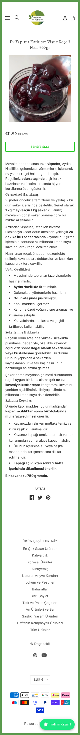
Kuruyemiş (40, 569)
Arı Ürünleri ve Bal (40, 609)
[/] (36, 17)
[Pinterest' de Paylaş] (48, 497)
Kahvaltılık (40, 555)
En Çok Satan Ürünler (40, 549)
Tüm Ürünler (40, 630)
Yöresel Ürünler (40, 562)
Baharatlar (40, 589)
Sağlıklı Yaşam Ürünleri (40, 616)
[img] (35, 655)
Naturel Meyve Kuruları (40, 576)
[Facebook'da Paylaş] (32, 497)
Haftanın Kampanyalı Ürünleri (40, 623)
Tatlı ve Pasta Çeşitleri (40, 603)
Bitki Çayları (40, 596)
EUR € (39, 680)
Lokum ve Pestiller (40, 582)
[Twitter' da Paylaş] (40, 497)
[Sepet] (73, 18)
